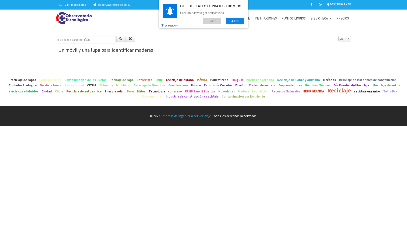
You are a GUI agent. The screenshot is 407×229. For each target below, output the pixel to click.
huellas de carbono (260, 80)
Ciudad (47, 91)
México (202, 80)
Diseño (240, 85)
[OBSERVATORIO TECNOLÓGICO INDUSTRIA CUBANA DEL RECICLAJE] (74, 17)
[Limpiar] (130, 39)
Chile (159, 80)
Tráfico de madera (262, 85)
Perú (130, 91)
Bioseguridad (74, 85)
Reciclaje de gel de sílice (84, 91)
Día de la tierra (50, 85)
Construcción (178, 85)
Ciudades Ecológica (23, 85)
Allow (235, 21)
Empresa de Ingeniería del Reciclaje (186, 116)
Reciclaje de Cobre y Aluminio (298, 80)
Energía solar (114, 91)
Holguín (237, 80)
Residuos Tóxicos (317, 85)
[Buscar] (121, 39)
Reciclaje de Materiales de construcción (368, 80)
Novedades (226, 91)
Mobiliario (123, 85)
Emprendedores (290, 85)
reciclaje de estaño (180, 80)
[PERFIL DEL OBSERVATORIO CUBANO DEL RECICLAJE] (312, 4)
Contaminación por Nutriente (243, 96)
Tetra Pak (390, 91)
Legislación (260, 91)
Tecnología (157, 91)
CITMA (91, 85)
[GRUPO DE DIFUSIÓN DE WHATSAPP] (320, 4)
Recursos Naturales (286, 91)
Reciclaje (339, 90)
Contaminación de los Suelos (85, 80)
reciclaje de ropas (23, 80)
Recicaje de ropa (122, 80)
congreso (175, 91)
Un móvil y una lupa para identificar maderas (106, 50)
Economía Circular (218, 85)
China (59, 91)
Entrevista (144, 80)
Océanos (329, 80)
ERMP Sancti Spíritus (200, 91)
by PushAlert (171, 25)
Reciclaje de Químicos (149, 85)
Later (212, 21)
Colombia (106, 85)
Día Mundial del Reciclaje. (352, 85)
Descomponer (152, 96)
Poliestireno (219, 80)
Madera (243, 91)
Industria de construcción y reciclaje (192, 96)
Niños (141, 91)
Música (196, 85)
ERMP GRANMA (313, 91)
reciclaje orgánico (367, 91)
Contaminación (50, 80)
